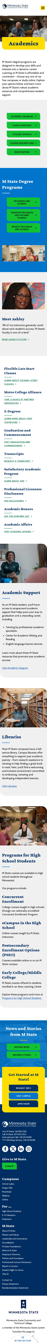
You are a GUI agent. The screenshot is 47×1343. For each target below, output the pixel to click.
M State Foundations (11, 1246)
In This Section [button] (23, 1340)
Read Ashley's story (14, 339)
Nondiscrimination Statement (15, 1288)
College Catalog (21, 134)
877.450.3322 (20, 1134)
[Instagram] (29, 1149)
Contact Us (7, 1280)
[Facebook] (5, 1149)
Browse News (22, 1047)
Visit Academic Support (15, 668)
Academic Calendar (22, 116)
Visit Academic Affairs (17, 531)
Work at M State (9, 1250)
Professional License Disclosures (16, 1262)
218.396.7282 (21, 1131)
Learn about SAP (14, 481)
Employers (7, 1219)
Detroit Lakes (8, 1184)
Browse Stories (22, 1055)
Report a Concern (10, 1266)
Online (5, 1199)
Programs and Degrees (22, 202)
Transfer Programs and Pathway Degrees (22, 215)
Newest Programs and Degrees (22, 228)
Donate (9, 1166)
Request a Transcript (17, 461)
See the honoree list (17, 516)
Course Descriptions (22, 143)
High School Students (11, 1211)
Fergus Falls (7, 1188)
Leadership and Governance (14, 1238)
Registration (22, 152)
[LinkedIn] (21, 1149)
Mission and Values (10, 1235)
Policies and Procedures (13, 1258)
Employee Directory (11, 1254)
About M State (8, 1231)
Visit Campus (23, 1096)
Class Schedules (22, 125)
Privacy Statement (10, 1284)
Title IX (5, 1274)
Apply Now (24, 1104)
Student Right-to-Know (12, 1270)
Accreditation (8, 1242)
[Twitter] (13, 1149)
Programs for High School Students (21, 998)
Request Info (23, 1088)
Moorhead (6, 1191)
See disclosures (14, 501)
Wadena (6, 1195)
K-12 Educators (8, 1215)
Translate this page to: (23, 1331)
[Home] (15, 6)
